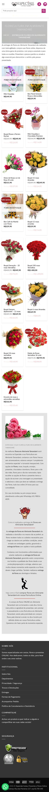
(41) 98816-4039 (32, 16)
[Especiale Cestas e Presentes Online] (23, 4)
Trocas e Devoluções (10, 688)
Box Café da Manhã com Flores (11, 223)
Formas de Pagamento (11, 697)
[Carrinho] (45, 4)
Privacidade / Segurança (12, 683)
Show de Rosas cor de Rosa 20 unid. (12, 179)
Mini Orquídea (9, 94)
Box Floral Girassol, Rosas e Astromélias (35, 95)
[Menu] (3, 4)
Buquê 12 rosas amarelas (33, 223)
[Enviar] (44, 11)
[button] (5, 786)
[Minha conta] (39, 4)
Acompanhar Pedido (10, 702)
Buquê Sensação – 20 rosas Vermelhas (12, 267)
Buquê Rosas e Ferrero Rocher (12, 135)
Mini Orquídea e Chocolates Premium (35, 135)
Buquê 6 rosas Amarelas (36, 309)
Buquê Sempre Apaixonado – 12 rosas (12, 311)
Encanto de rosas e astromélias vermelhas (12, 398)
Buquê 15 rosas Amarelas (33, 179)
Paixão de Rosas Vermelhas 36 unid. (35, 354)
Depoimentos (7, 679)
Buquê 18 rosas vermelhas (9, 354)
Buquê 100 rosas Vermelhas (34, 267)
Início (6, 35)
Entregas (5, 692)
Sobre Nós (6, 674)
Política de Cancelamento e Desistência (18, 706)
